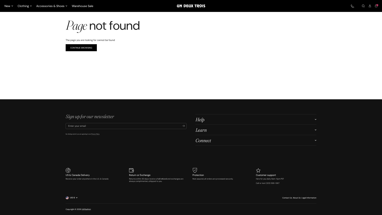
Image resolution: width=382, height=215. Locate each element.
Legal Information (308, 198)
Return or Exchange (139, 175)
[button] (363, 6)
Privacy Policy (95, 134)
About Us (297, 198)
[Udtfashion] (191, 6)
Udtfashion (86, 209)
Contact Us (287, 198)
